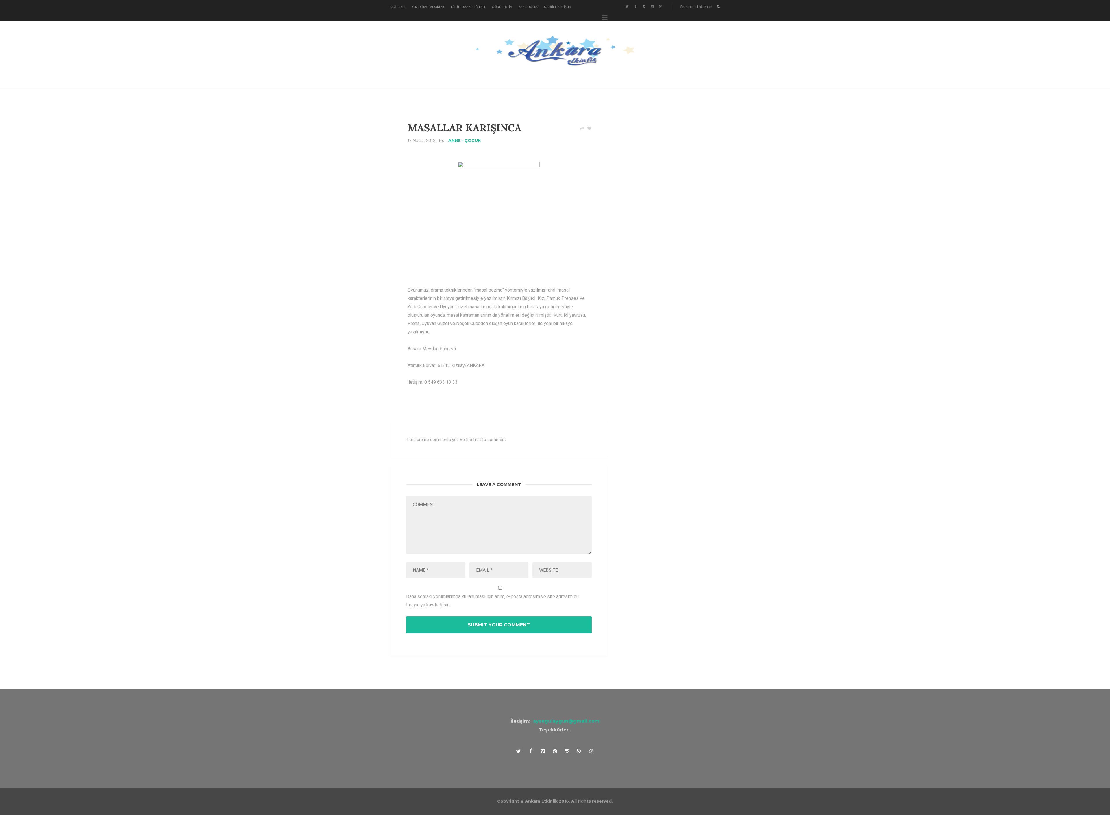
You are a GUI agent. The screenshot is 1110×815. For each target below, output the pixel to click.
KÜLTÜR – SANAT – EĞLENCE (468, 6)
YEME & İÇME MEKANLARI (428, 6)
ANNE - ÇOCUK (464, 140)
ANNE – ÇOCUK (528, 6)
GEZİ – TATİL (398, 6)
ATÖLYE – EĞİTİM (502, 6)
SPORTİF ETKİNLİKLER (557, 6)
